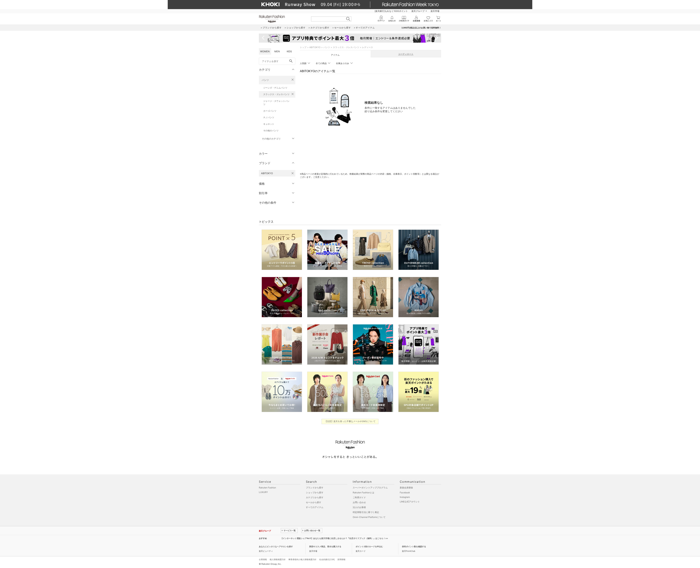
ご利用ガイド (359, 497)
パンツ (265, 80)
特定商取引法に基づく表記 (366, 512)
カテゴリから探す (314, 497)
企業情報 (263, 559)
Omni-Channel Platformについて (369, 517)
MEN (277, 51)
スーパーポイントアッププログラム (370, 487)
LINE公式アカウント (410, 501)
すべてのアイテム (314, 507)
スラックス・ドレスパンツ (276, 94)
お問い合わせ (359, 502)
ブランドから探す (314, 487)
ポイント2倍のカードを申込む (369, 546)
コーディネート (405, 54)
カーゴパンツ (269, 110)
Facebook (405, 492)
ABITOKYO (314, 47)
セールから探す (313, 502)
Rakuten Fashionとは (363, 492)
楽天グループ (418, 11)
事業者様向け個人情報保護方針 (302, 559)
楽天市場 (435, 11)
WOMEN (265, 51)
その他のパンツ (271, 130)
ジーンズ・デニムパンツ (275, 87)
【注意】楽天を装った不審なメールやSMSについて (350, 421)
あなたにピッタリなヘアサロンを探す (276, 546)
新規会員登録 (406, 487)
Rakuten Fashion (267, 487)
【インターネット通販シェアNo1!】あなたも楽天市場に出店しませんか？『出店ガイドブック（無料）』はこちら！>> (334, 538)
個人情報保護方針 (278, 559)
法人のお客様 (359, 507)
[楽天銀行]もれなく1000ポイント (391, 11)
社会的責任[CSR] (327, 559)
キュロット (268, 124)
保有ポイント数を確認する (414, 546)
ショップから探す (314, 492)
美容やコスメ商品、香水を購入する (325, 546)
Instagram (405, 497)
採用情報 (341, 559)
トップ (303, 47)
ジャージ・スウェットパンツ (276, 103)
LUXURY (263, 492)
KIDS (289, 51)
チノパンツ (268, 117)
